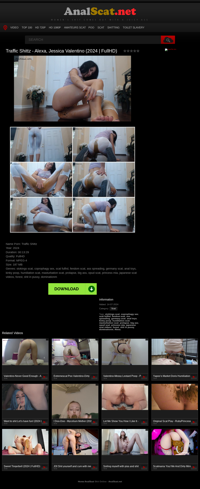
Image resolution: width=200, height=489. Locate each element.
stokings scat (112, 314)
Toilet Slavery (133, 27)
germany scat (118, 318)
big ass (134, 323)
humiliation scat (121, 320)
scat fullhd (105, 316)
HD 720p (40, 27)
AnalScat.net (115, 481)
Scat (101, 27)
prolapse (124, 323)
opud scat (104, 325)
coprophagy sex (129, 314)
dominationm (106, 329)
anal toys (132, 318)
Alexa (117, 329)
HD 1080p (55, 27)
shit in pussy (127, 327)
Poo (91, 27)
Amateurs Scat (75, 27)
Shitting (113, 27)
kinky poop (105, 320)
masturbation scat (109, 323)
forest (116, 327)
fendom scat (118, 316)
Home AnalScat (86, 481)
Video (14, 27)
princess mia (118, 325)
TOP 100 (27, 27)
